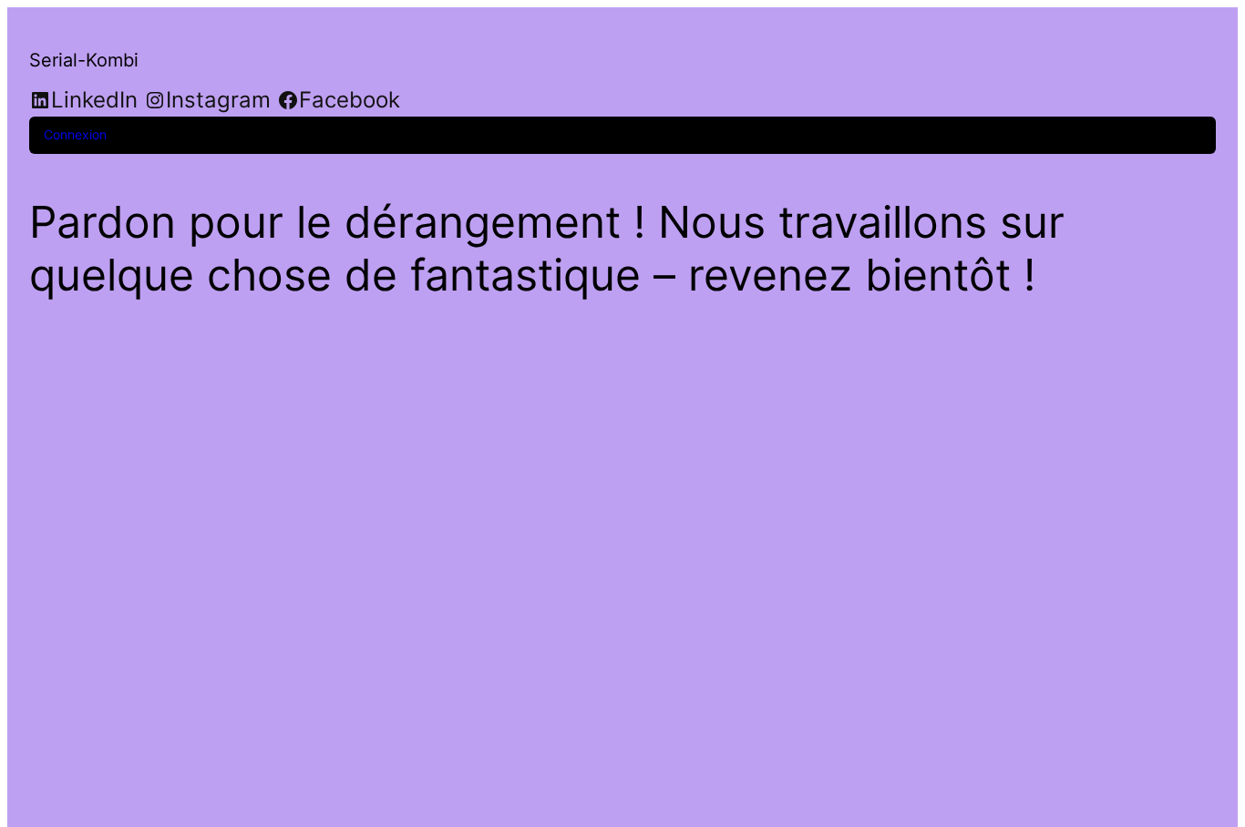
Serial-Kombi (84, 60)
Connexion (75, 134)
